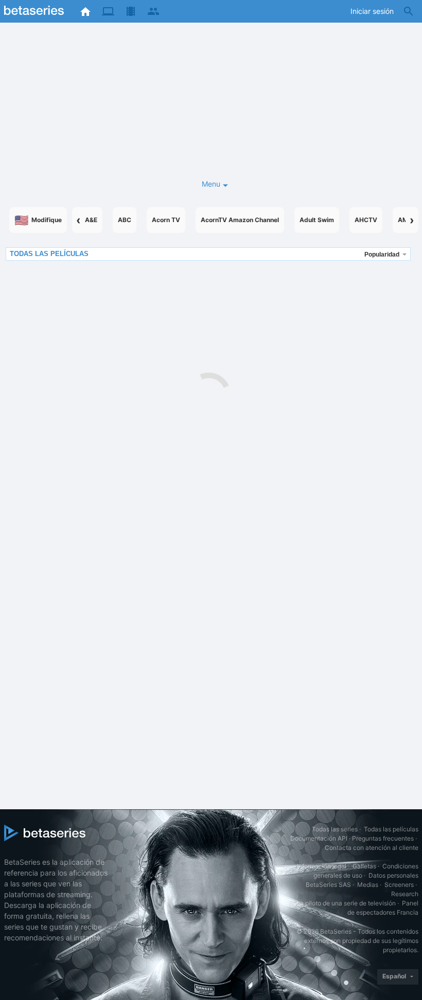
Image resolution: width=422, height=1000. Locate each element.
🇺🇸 (38, 220)
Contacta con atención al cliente (371, 847)
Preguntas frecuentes (383, 838)
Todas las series (335, 829)
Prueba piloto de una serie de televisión (339, 903)
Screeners (399, 884)
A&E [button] (91, 220)
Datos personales (393, 875)
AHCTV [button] (366, 220)
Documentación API (318, 838)
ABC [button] (124, 220)
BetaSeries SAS (328, 884)
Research (404, 894)
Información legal (321, 866)
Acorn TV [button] (166, 220)
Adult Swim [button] (317, 220)
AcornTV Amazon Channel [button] (240, 220)
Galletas (364, 866)
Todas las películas (391, 829)
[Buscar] (408, 11)
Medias (367, 884)
